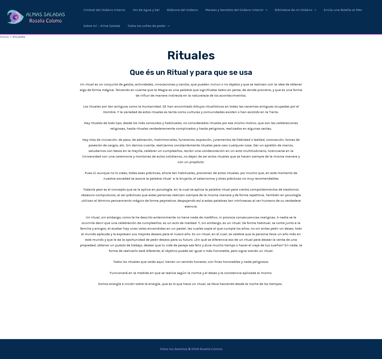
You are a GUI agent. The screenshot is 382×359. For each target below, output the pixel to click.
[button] (265, 10)
